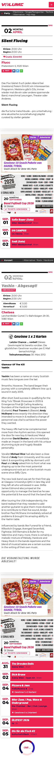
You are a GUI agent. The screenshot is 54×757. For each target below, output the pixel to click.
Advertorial (45, 138)
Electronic (18, 12)
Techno (49, 12)
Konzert (8, 260)
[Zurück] (2, 13)
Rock (39, 260)
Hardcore (48, 260)
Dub (27, 749)
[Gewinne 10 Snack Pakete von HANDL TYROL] (27, 153)
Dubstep (36, 749)
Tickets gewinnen (17, 209)
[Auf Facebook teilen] (14, 70)
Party (7, 13)
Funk (16, 751)
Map (7, 70)
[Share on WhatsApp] (21, 70)
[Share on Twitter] (17, 70)
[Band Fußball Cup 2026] (27, 194)
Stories (33, 138)
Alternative (19, 15)
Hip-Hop (30, 15)
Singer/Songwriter (34, 12)
